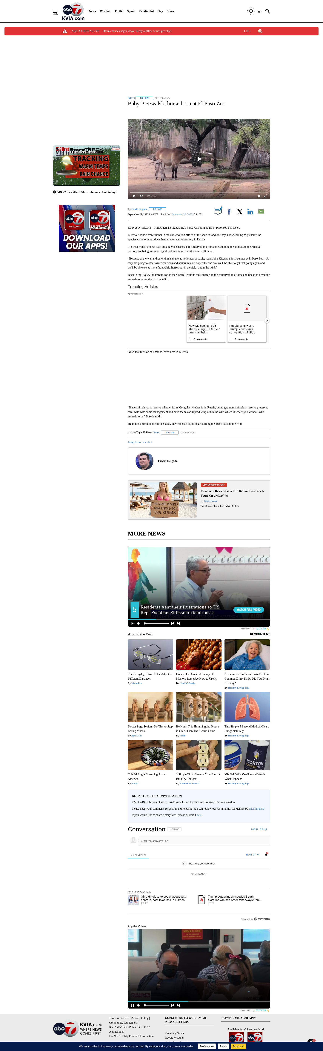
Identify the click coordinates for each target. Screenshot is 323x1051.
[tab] (138, 855)
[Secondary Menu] (58, 11)
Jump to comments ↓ (140, 442)
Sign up (263, 829)
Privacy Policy (139, 1018)
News (92, 11)
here (199, 815)
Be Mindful (146, 11)
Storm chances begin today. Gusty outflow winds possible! (137, 31)
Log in (254, 829)
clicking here (256, 808)
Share (170, 11)
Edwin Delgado (139, 209)
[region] (199, 874)
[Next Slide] (266, 320)
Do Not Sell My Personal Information (131, 1036)
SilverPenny (210, 501)
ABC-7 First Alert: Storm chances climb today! (86, 192)
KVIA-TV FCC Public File (125, 1027)
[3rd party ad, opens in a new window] (163, 516)
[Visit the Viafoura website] (262, 919)
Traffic (119, 11)
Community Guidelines (123, 1022)
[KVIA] (73, 11)
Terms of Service (119, 1018)
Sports (131, 11)
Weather (105, 11)
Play (160, 11)
